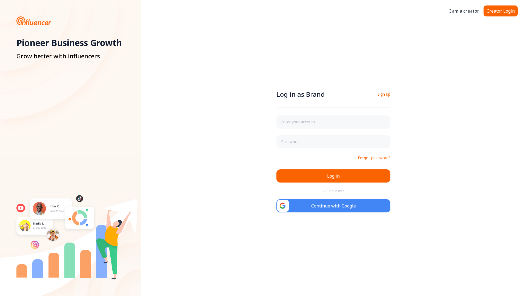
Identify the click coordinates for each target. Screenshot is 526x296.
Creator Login (501, 11)
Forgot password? (374, 157)
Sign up (384, 94)
